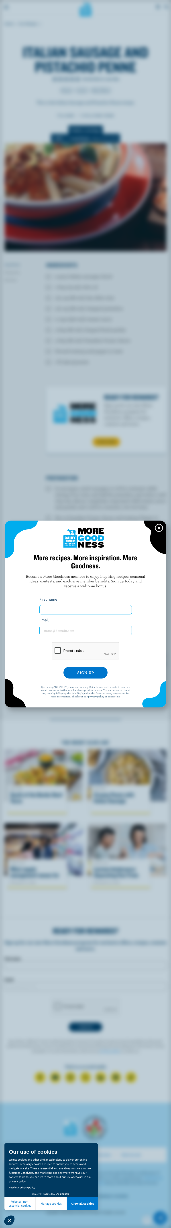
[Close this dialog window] (159, 528)
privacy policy (96, 696)
